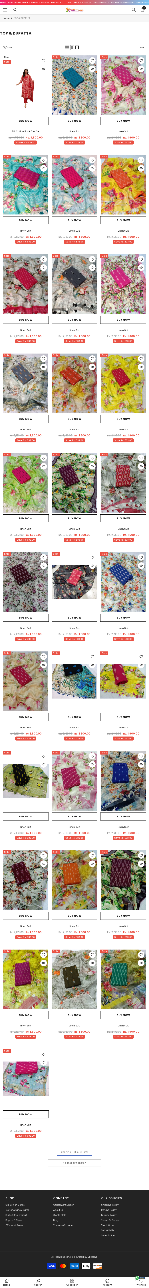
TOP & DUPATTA (22, 18)
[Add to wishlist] (43, 60)
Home (6, 18)
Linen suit (74, 131)
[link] (38, 1282)
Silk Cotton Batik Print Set (26, 131)
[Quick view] (43, 69)
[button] (67, 47)
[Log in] (134, 10)
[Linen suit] (75, 85)
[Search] (15, 10)
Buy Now (26, 121)
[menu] (5, 10)
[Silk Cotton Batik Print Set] (26, 85)
